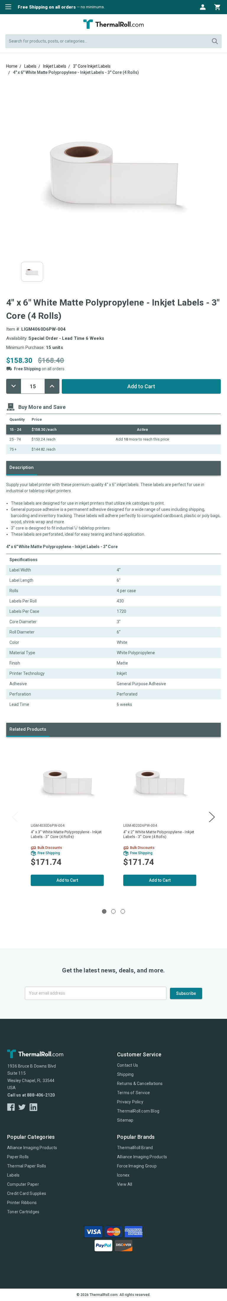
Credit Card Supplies (26, 1193)
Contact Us (127, 1065)
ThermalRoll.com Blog (138, 1111)
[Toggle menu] (6, 6)
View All (124, 1184)
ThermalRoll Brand (135, 1147)
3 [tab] (123, 911)
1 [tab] (104, 911)
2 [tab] (113, 911)
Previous (15, 817)
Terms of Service (133, 1092)
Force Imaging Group (137, 1166)
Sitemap (125, 1120)
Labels (13, 1175)
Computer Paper (23, 1184)
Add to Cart (67, 880)
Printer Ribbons (22, 1202)
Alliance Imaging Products (32, 1147)
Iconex (123, 1175)
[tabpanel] (67, 821)
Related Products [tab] (27, 729)
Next (212, 817)
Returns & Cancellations (140, 1083)
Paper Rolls (18, 1156)
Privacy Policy (130, 1101)
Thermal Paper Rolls (26, 1166)
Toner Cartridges (23, 1211)
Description (21, 467)
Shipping (125, 1074)
